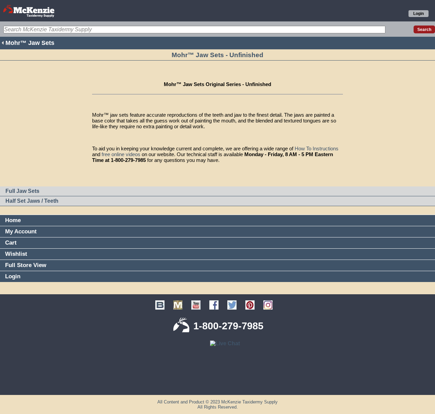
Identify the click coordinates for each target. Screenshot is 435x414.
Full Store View (25, 265)
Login (418, 13)
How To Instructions (316, 148)
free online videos (121, 154)
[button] (217, 384)
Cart (11, 242)
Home (13, 220)
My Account (21, 231)
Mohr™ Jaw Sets (29, 42)
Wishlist (16, 254)
